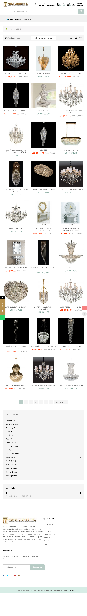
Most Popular (11, 464)
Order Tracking (49, 537)
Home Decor (10, 457)
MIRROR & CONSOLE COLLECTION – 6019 (71, 229)
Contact (47, 541)
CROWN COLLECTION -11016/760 (16, 307)
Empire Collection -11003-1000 (43, 189)
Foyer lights (10, 431)
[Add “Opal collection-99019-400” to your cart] (13, 382)
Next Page (60, 402)
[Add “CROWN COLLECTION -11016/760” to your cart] (13, 303)
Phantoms (47, 531)
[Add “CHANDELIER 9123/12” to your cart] (13, 225)
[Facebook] (3, 575)
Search (81, 11)
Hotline (42, 3)
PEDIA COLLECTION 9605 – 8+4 (71, 189)
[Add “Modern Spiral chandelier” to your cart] (68, 342)
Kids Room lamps (12, 453)
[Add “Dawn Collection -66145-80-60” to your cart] (40, 342)
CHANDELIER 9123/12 (16, 228)
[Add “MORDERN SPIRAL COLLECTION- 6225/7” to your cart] (13, 185)
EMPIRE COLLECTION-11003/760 (71, 385)
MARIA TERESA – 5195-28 (71, 74)
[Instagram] (19, 575)
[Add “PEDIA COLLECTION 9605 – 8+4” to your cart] (68, 185)
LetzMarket (69, 590)
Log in (79, 3)
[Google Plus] (11, 575)
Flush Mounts (11, 439)
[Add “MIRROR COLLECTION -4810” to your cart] (13, 264)
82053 (71, 268)
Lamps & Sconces (12, 446)
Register (80, 5)
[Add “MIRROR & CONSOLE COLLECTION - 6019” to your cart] (68, 225)
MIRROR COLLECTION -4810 (16, 268)
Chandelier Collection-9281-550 (16, 111)
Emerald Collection (71, 150)
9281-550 (43, 150)
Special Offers (11, 472)
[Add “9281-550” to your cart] (40, 146)
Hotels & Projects (12, 461)
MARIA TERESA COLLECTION (16, 74)
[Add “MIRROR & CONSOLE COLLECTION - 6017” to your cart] (40, 225)
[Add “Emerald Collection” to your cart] (68, 146)
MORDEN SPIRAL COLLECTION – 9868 (43, 269)
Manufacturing (49, 534)
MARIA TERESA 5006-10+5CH (71, 307)
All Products (48, 525)
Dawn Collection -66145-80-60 (43, 346)
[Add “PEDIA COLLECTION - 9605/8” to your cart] (40, 382)
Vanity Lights (11, 428)
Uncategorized (11, 476)
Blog (45, 544)
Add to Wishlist (18, 70)
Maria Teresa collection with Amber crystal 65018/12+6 (16, 151)
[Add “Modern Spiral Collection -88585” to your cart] (13, 342)
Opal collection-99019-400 (16, 385)
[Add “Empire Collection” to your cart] (40, 107)
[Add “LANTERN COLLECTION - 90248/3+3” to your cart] (40, 303)
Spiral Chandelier (12, 424)
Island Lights (11, 442)
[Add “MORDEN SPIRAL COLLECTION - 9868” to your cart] (40, 264)
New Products (11, 468)
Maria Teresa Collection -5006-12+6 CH (71, 112)
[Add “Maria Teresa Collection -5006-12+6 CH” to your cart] (68, 107)
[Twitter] (7, 575)
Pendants (9, 435)
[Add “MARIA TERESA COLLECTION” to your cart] (13, 70)
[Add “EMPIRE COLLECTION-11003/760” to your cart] (68, 382)
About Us (47, 528)
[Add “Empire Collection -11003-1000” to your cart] (40, 185)
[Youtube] (15, 575)
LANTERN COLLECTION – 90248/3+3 (43, 308)
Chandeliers (10, 420)
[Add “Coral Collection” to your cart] (40, 70)
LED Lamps (10, 450)
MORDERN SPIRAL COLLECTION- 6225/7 (16, 190)
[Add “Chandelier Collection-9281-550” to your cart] (13, 107)
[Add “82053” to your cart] (68, 264)
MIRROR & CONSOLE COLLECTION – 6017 (43, 229)
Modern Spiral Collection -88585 (16, 347)
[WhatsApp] (2, 317)
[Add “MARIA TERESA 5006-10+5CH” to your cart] (68, 303)
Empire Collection (43, 111)
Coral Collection (43, 74)
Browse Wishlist (46, 382)
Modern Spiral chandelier (71, 346)
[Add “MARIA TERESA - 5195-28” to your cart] (68, 70)
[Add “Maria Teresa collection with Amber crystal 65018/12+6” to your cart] (13, 146)
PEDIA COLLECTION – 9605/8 (43, 385)
